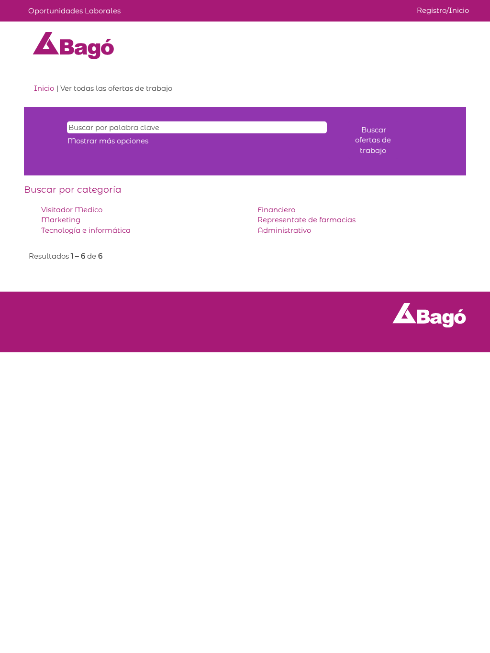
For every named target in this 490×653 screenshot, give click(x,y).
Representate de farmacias (306, 219)
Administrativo (284, 230)
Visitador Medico (71, 209)
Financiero (276, 209)
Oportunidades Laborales (74, 10)
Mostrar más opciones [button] (107, 140)
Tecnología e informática (86, 230)
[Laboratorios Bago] (73, 45)
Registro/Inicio (443, 10)
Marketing (60, 219)
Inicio (44, 88)
